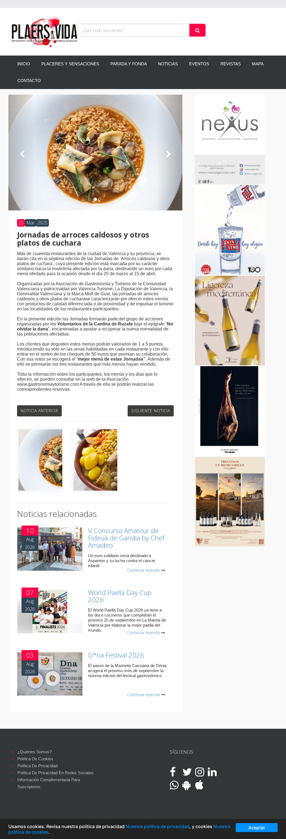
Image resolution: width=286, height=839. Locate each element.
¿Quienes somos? (34, 751)
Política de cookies (35, 758)
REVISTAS (230, 63)
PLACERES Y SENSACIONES (70, 63)
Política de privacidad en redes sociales (55, 772)
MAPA (258, 63)
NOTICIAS (168, 63)
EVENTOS (199, 63)
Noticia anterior (39, 410)
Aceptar (256, 827)
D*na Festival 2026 (116, 655)
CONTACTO (29, 80)
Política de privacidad (37, 765)
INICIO (23, 63)
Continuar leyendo (143, 570)
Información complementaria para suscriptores (48, 780)
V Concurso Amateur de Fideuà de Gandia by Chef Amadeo (126, 538)
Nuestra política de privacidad (157, 826)
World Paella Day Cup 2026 (119, 596)
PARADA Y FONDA (128, 63)
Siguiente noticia (150, 410)
